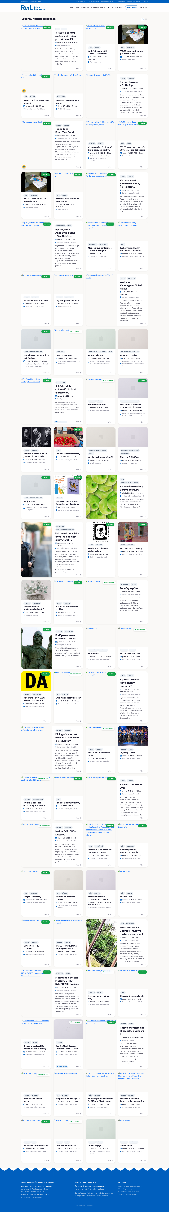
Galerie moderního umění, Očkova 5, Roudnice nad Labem (99, 158)
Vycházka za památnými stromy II (67, 101)
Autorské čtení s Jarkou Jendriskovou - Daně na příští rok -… (67, 504)
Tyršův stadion (95, 463)
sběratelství (60, 382)
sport (64, 29)
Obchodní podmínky (125, 1189)
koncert (131, 78)
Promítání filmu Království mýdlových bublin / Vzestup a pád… (100, 852)
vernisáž (99, 545)
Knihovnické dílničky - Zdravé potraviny (132, 488)
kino (90, 846)
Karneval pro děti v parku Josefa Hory (68, 200)
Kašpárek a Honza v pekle (68, 1098)
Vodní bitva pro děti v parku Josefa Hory (97, 52)
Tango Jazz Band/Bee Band (64, 130)
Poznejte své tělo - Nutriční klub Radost (36, 356)
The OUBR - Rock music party (99, 754)
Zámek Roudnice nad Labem (100, 908)
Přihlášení (133, 7)
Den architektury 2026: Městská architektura (34, 699)
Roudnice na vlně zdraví (33, 352)
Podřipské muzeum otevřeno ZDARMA (66, 637)
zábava (97, 47)
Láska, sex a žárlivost (130, 653)
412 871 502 (40, 1192)
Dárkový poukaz (81, 2)
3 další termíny (61, 422)
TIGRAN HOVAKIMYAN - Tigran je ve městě (67, 947)
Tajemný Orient (127, 752)
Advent (123, 1024)
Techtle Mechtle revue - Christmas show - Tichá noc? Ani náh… (67, 1049)
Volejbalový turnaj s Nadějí (100, 457)
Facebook (26, 1198)
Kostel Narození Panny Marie (68, 615)
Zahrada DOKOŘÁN (129, 457)
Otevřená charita (128, 355)
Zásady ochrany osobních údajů (129, 1186)
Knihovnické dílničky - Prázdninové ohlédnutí (131, 249)
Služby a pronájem (107, 2)
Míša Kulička (126, 896)
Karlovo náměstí (128, 1040)
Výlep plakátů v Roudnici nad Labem (128, 2)
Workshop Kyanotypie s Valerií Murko (131, 285)
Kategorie (95, 7)
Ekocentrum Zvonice (129, 463)
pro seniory (60, 226)
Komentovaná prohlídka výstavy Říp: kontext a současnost (130, 185)
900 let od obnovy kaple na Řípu (67, 608)
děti (57, 29)
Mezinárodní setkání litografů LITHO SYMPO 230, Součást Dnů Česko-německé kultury (67, 984)
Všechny (109, 7)
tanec (134, 584)
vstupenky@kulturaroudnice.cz (38, 1195)
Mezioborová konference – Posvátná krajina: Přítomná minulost (100, 251)
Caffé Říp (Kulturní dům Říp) (132, 92)
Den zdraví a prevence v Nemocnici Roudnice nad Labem (131, 407)
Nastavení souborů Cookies (127, 1194)
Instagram (38, 1198)
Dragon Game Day (32, 896)
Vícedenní (118, 7)
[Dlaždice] (142, 19)
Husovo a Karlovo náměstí (35, 307)
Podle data (85, 7)
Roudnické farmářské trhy (68, 453)
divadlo (92, 401)
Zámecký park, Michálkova (35, 109)
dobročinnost (38, 799)
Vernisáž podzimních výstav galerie (98, 549)
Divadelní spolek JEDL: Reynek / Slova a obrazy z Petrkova (34, 1049)
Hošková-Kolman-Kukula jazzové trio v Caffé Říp (35, 455)
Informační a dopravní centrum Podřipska (69, 362)
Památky (92, 144)
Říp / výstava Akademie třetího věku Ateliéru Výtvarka (65, 234)
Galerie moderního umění (131, 193)
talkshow (68, 827)
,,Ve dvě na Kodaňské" (66, 1145)
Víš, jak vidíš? (29, 501)
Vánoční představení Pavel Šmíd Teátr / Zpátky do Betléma (100, 1101)
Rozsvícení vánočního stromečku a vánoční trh (132, 1031)
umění (123, 176)
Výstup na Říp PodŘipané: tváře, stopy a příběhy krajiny (100, 150)
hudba (123, 78)
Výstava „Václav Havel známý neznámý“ (129, 683)
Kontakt (145, 2)
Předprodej (74, 7)
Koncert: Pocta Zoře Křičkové (33, 947)
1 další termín (63, 1067)
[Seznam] (146, 19)
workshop (130, 47)
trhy (110, 352)
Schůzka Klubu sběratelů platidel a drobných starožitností (65, 391)
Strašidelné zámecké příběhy (65, 898)
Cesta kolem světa (64, 355)
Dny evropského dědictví (67, 300)
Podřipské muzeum (64, 109)
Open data (129, 1192)
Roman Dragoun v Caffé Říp (129, 84)
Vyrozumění (126, 1145)
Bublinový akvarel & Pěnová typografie (129, 851)
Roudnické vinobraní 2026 (35, 300)
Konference (93, 653)
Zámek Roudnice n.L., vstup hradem (67, 906)
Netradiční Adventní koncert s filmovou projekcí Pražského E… (133, 1101)
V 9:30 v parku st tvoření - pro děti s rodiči (132, 52)
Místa (102, 7)
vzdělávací (61, 97)
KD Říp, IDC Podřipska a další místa (100, 1153)
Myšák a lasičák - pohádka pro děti (36, 101)
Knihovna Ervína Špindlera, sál (133, 257)
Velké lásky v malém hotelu (32, 1100)
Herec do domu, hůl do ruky (98, 997)
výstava (100, 144)
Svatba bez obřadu (97, 404)
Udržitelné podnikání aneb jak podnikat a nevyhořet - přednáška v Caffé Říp (67, 540)
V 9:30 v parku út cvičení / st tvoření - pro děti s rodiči (66, 36)
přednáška (93, 244)
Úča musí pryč (94, 1145)
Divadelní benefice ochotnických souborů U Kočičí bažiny (34, 805)
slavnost (35, 297)
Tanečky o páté (129, 588)
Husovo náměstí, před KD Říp (68, 460)
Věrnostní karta (94, 2)
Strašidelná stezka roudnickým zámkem (98, 898)
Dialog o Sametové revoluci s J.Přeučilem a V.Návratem (67, 737)
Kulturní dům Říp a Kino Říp (99, 411)
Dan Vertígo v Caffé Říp (131, 548)
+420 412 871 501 (30, 1192)
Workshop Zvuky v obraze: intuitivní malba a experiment (131, 931)
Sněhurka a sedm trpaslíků (68, 698)
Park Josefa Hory (63, 46)
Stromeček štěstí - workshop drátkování (33, 608)
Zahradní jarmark (96, 355)
